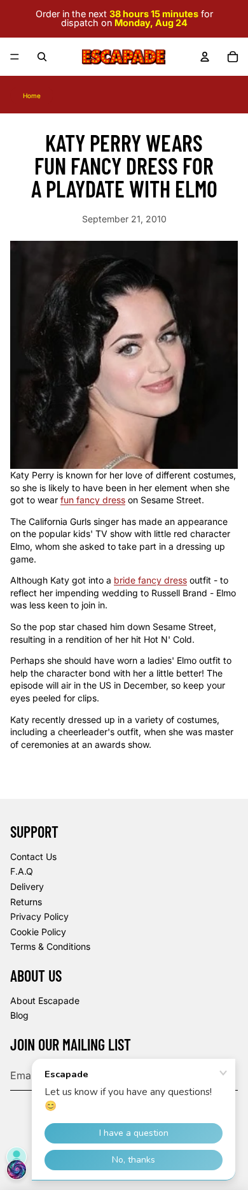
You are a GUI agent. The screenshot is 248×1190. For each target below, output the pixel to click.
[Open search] (42, 57)
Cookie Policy (38, 931)
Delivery (27, 886)
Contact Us (33, 856)
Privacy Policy (39, 916)
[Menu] (14, 56)
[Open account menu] (205, 57)
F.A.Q (21, 871)
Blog (19, 1015)
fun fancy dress (92, 499)
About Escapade (44, 1000)
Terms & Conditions (50, 946)
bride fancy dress (150, 580)
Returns (26, 901)
